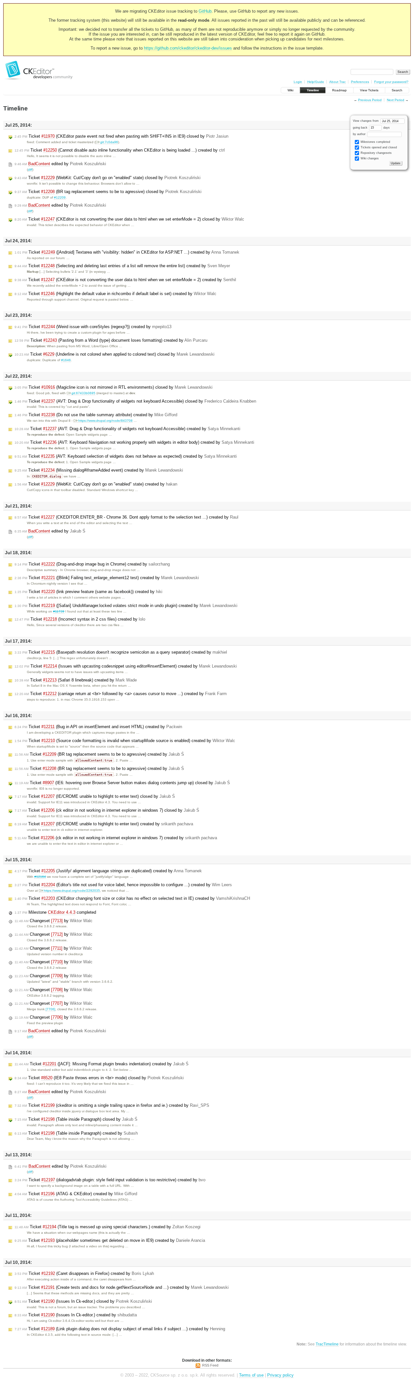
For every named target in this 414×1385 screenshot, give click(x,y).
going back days (371, 127)
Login (298, 82)
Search (397, 90)
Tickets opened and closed (378, 147)
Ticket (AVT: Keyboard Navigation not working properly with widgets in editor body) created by (134, 442)
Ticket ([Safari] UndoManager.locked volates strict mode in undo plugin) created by (126, 605)
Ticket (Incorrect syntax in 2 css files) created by (80, 619)
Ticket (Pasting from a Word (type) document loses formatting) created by (111, 340)
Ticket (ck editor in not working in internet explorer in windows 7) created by (116, 837)
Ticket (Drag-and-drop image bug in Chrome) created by (92, 564)
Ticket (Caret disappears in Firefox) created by (84, 1273)
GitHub (205, 11)
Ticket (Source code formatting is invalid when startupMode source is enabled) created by (125, 740)
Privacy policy (280, 1375)
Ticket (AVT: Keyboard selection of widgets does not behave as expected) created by (126, 456)
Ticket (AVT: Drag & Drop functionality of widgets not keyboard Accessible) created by (127, 428)
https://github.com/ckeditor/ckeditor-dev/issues (188, 48)
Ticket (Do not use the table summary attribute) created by (96, 414)
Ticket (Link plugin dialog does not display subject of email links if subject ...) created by (120, 1328)
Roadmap (339, 90)
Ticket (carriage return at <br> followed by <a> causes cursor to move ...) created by (121, 693)
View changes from (366, 120)
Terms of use (251, 1375)
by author (359, 134)
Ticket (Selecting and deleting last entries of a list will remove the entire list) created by (122, 265)
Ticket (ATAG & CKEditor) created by (76, 1193)
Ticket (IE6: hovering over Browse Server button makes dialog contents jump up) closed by (122, 782)
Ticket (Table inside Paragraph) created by (76, 1133)
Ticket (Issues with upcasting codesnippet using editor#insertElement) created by (126, 666)
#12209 (60, 197)
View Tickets (369, 90)
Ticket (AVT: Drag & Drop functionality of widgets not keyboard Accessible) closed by (135, 401)
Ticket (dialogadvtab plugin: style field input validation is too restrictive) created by (110, 1179)
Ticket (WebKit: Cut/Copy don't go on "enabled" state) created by (96, 484)
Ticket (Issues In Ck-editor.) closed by (83, 1301)
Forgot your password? (391, 82)
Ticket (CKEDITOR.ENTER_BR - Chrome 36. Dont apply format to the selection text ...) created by (126, 517)
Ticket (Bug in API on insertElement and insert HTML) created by (98, 726)
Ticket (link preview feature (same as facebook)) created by (88, 591)
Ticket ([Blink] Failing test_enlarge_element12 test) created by (107, 577)
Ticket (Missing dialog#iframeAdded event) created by (99, 470)
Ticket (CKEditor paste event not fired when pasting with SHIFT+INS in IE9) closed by (121, 136)
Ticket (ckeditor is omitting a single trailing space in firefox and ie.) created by (112, 1105)
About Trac (337, 82)
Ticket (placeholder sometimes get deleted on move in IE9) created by (110, 1240)
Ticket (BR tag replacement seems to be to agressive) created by (99, 754)
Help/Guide (315, 82)
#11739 (58, 611)
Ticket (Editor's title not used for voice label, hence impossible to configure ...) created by (123, 884)
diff (30, 169)
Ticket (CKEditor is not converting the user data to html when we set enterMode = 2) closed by (129, 219)
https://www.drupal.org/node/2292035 (72, 890)
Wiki (290, 90)
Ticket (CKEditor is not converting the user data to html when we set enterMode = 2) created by (125, 279)
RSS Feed (210, 1365)
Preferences (360, 82)
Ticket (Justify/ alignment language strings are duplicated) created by (108, 870)
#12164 (40, 876)
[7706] (50, 1009)
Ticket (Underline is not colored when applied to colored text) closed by (114, 354)
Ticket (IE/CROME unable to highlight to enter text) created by (104, 823)
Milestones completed (375, 141)
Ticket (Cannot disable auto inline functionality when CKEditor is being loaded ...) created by (120, 150)
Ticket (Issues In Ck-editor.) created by (76, 1314)
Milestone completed (55, 912)
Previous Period (370, 100)
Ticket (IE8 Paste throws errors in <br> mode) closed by (99, 1077)
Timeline (313, 90)
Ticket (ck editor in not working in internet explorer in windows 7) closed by (107, 810)
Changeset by (54, 920)
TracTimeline (327, 1344)
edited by (60, 163)
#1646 (66, 360)
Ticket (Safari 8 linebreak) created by (76, 680)
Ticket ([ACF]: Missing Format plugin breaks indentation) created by (102, 1063)
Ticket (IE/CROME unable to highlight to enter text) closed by (95, 796)
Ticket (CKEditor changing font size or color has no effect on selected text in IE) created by (132, 898)
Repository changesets (376, 153)
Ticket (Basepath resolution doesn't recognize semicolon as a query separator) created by (121, 652)
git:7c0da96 (109, 142)
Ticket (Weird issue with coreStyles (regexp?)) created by (93, 326)
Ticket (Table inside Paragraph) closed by (76, 1119)
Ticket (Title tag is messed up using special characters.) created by (108, 1226)
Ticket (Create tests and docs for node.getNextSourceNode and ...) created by (122, 1287)
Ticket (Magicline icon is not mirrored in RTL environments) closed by (113, 387)
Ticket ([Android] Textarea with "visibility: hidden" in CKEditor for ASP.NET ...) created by (127, 252)
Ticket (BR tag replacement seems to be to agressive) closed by (108, 191)
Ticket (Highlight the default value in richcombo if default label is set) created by (115, 293)
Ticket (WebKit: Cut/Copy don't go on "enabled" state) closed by (108, 177)
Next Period (395, 100)
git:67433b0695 (83, 393)
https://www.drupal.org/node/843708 (105, 420)
